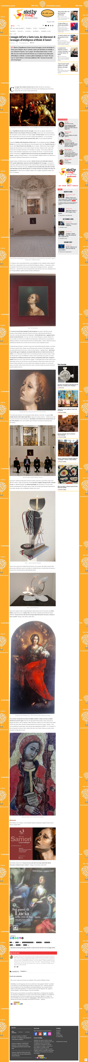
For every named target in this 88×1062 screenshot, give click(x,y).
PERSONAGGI (28, 28)
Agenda (60, 189)
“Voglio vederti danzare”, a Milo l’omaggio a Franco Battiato (67, 212)
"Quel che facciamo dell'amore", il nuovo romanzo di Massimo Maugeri (64, 59)
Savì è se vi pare (68, 159)
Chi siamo (58, 1030)
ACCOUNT (49, 31)
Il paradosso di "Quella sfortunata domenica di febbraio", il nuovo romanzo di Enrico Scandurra (64, 43)
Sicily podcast (68, 139)
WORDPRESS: (23, 971)
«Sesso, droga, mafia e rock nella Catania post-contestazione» (63, 13)
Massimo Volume (68, 149)
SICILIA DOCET (20, 31)
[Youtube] (46, 25)
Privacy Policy (59, 1035)
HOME (11, 28)
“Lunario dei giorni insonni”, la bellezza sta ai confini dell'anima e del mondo (63, 65)
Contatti (58, 1032)
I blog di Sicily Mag (62, 119)
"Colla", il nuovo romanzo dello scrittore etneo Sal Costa (64, 18)
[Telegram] (18, 938)
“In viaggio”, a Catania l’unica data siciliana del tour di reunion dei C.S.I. (67, 235)
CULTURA (35, 28)
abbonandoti (33, 997)
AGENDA (17, 28)
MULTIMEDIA (21, 28)
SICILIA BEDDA (12, 31)
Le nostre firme (59, 1036)
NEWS (14, 28)
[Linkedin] (13, 938)
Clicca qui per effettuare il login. (42, 980)
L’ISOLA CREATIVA (42, 28)
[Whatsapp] (15, 938)
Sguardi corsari (68, 132)
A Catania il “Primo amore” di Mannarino (71, 224)
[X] (22, 938)
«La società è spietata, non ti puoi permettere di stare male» (64, 37)
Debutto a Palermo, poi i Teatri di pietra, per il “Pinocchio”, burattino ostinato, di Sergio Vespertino (67, 199)
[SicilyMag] (25, 20)
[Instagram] (50, 25)
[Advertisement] (33, 74)
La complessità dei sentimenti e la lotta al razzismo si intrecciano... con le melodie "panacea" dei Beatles (64, 51)
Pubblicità (58, 1033)
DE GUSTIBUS (27, 31)
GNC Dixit (67, 122)
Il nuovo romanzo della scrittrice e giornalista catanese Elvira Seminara (64, 71)
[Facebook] (52, 25)
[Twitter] (48, 25)
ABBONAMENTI (43, 31)
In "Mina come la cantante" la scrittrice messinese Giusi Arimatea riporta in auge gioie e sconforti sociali (64, 30)
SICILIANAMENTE (36, 31)
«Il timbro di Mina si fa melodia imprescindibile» (63, 24)
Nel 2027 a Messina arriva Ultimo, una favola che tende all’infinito (67, 248)
